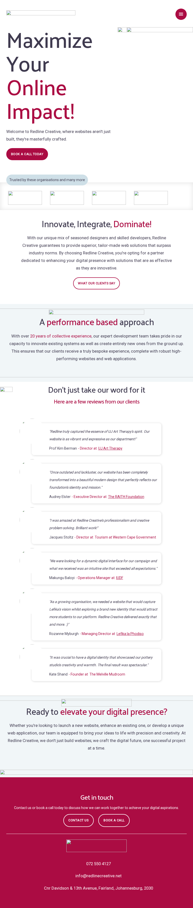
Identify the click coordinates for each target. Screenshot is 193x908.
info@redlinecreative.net (98, 875)
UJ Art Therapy (110, 448)
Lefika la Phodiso (130, 634)
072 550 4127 (98, 863)
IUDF (119, 578)
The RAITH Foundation (126, 497)
